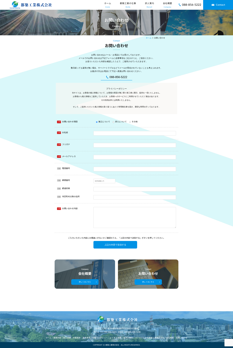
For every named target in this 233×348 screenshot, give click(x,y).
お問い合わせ (181, 338)
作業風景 (77, 338)
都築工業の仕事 (128, 5)
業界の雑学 (128, 338)
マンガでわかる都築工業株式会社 (149, 338)
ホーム (107, 5)
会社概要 (167, 5)
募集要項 (86, 338)
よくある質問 (115, 338)
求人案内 (149, 5)
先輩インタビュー (100, 338)
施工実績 (67, 338)
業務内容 (57, 338)
